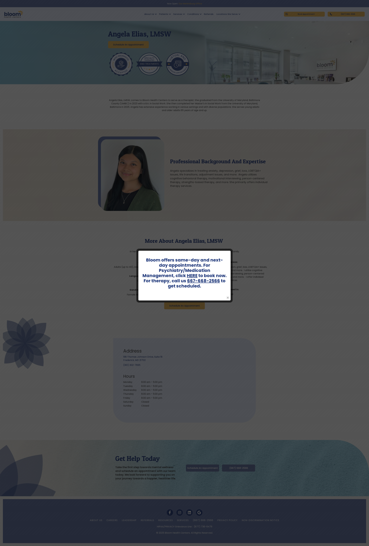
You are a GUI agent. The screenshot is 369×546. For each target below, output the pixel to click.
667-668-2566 (203, 281)
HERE (192, 275)
